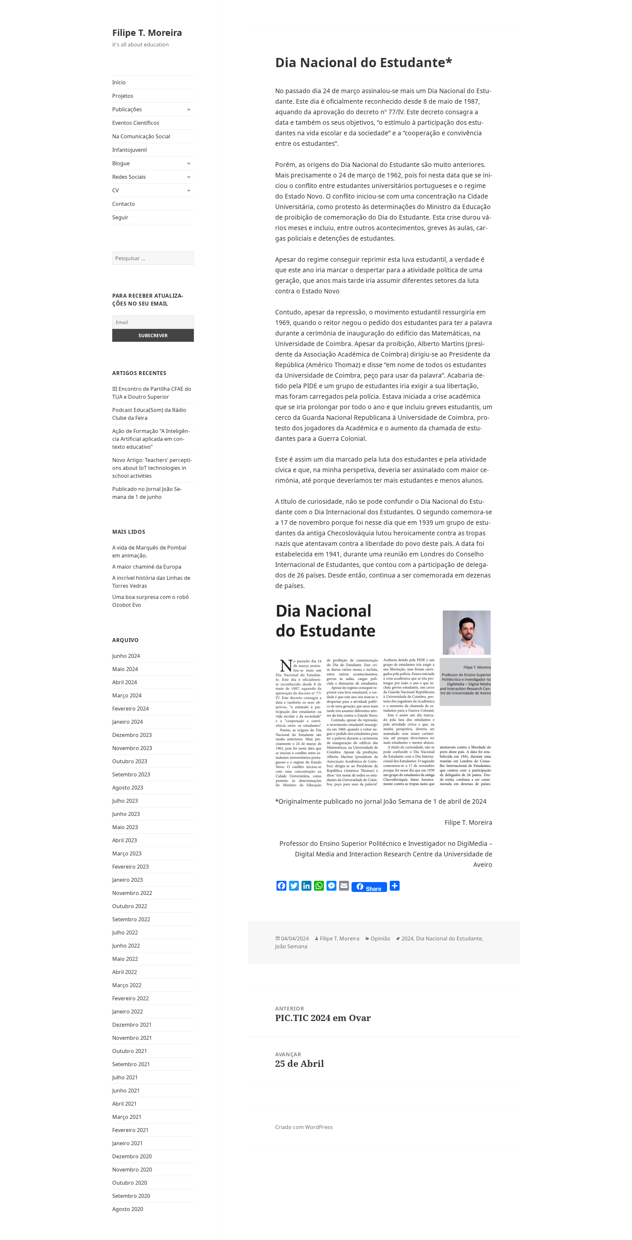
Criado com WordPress (304, 1127)
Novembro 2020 (132, 1169)
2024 (407, 938)
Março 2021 (127, 1116)
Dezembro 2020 (132, 1156)
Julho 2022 (125, 932)
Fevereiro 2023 (130, 866)
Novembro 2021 (132, 1037)
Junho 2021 (126, 1090)
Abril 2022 (124, 972)
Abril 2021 (124, 1103)
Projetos (122, 95)
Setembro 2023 (131, 774)
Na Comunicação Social (141, 136)
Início (119, 82)
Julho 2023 (125, 800)
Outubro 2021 (129, 1051)
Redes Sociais (129, 176)
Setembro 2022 (131, 919)
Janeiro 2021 (127, 1143)
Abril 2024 (124, 682)
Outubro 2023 (129, 761)
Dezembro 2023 (132, 735)
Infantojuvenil (129, 149)
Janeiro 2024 (127, 721)
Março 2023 (127, 853)
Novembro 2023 (132, 748)
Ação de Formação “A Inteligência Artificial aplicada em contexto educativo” (151, 438)
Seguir (120, 217)
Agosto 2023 (127, 787)
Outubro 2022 (129, 906)
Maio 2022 (125, 958)
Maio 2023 (125, 827)
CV (115, 190)
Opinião (380, 938)
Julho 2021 (125, 1077)
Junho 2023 (126, 814)
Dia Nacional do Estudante (449, 938)
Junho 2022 (126, 945)
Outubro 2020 (129, 1182)
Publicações (127, 109)
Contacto (123, 203)
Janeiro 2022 (127, 1011)
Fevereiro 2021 (130, 1130)
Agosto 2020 (127, 1209)
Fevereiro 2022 (130, 998)
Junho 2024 (126, 656)
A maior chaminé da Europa (146, 566)
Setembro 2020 (131, 1196)
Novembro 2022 (132, 893)
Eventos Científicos (135, 122)
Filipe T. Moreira (147, 32)
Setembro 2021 (131, 1064)
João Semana (291, 946)
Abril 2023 (124, 840)
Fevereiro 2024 (130, 708)
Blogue (121, 163)
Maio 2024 (125, 669)
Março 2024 (127, 695)
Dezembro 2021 (132, 1024)
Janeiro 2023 (127, 879)
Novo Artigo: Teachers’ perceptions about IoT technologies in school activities (152, 467)
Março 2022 (127, 985)
